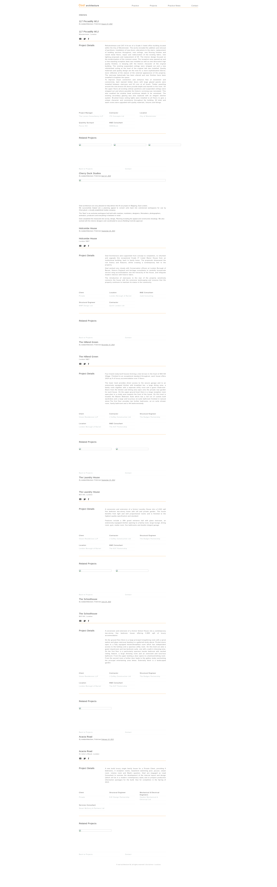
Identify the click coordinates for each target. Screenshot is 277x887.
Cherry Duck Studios (90, 173)
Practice (135, 6)
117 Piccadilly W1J (89, 21)
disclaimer (150, 864)
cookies (158, 864)
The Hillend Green (88, 342)
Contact (194, 6)
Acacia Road (85, 737)
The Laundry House (89, 477)
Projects (153, 6)
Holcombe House (88, 228)
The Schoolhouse (88, 599)
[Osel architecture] (93, 6)
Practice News (174, 6)
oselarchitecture (87, 24)
